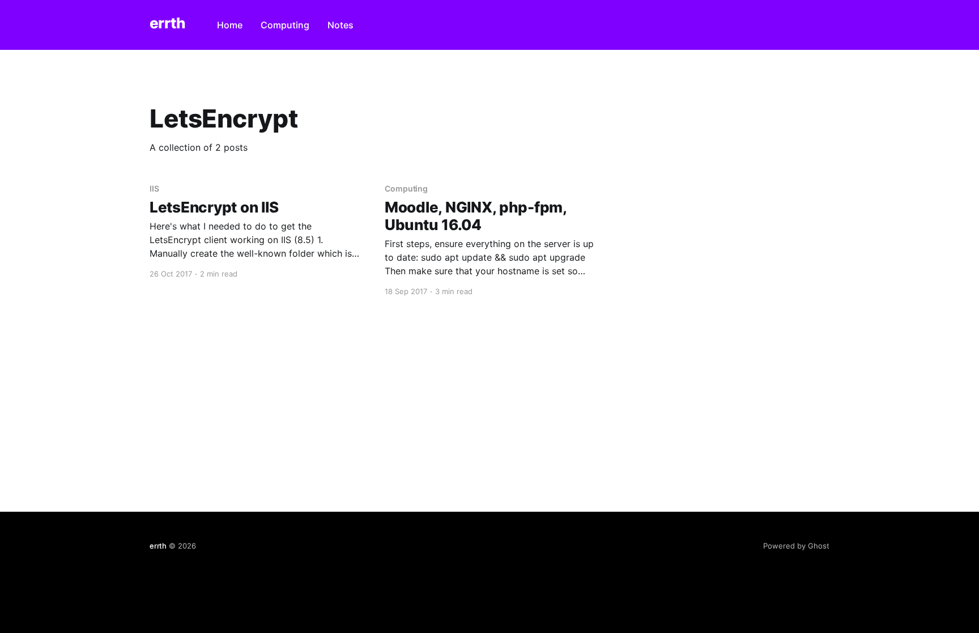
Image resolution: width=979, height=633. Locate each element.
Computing (285, 25)
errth (167, 23)
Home (229, 25)
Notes (340, 25)
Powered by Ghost (796, 545)
